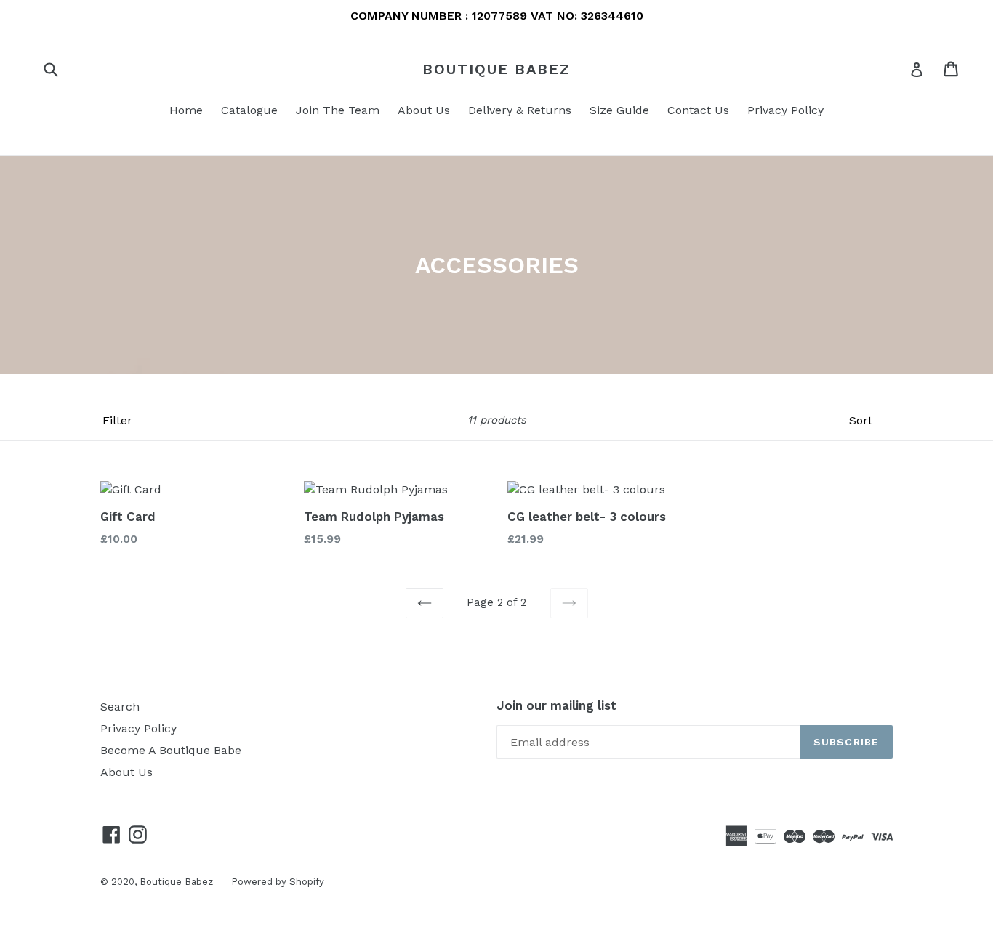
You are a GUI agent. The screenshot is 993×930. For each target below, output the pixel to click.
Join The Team (337, 110)
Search (120, 706)
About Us (424, 110)
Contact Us (698, 110)
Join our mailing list (556, 705)
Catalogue (249, 110)
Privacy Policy (785, 110)
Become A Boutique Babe (170, 750)
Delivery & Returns (519, 110)
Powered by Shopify (277, 881)
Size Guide (619, 110)
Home (186, 110)
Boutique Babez (496, 69)
